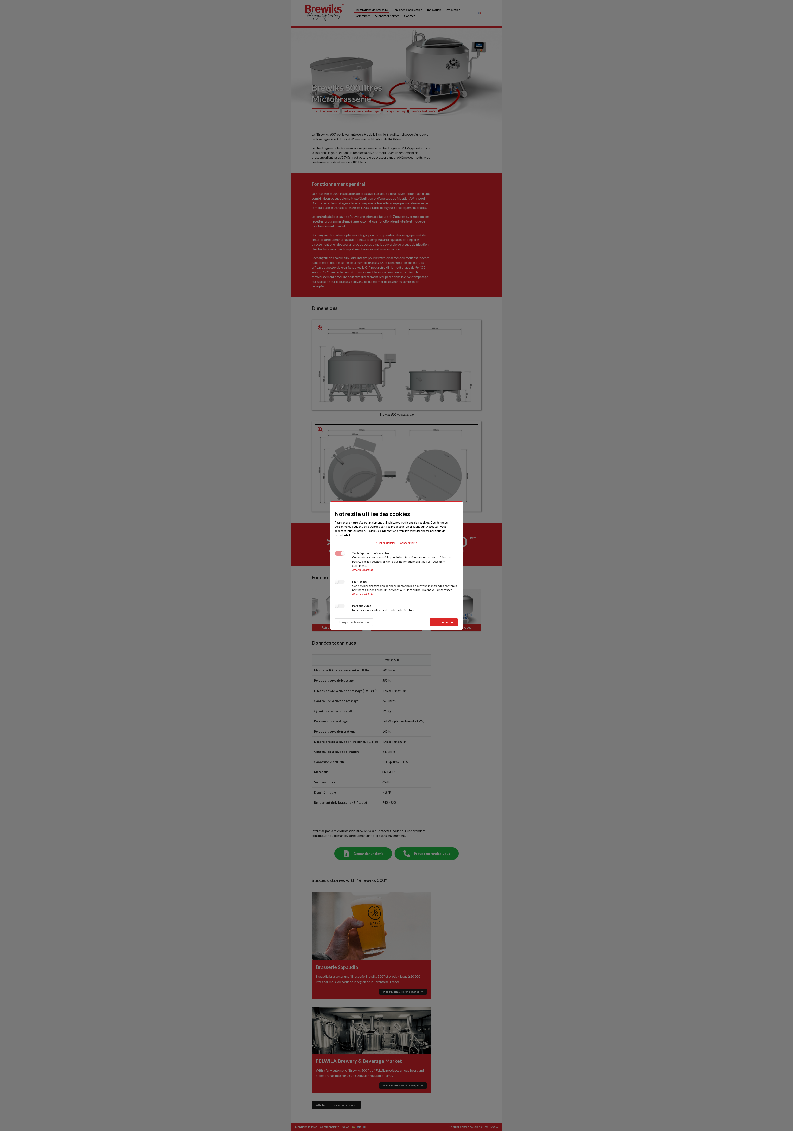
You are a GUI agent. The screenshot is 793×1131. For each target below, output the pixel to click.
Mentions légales (385, 542)
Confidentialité (408, 542)
